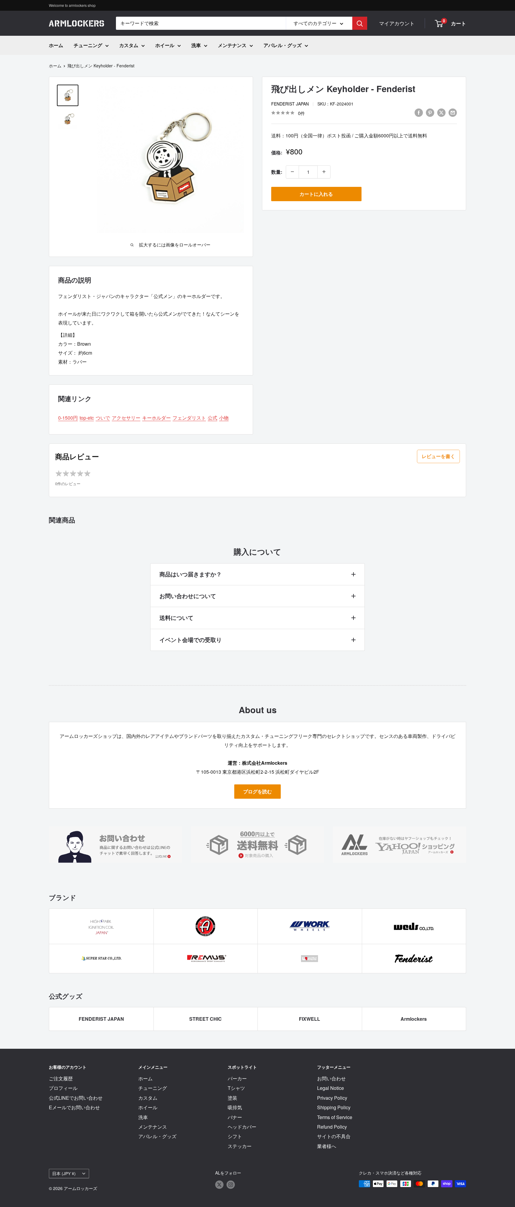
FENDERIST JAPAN (101, 1018)
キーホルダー (156, 417)
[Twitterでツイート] (441, 112)
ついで (103, 417)
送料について (176, 618)
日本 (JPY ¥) (64, 1173)
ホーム (56, 45)
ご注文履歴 (61, 1078)
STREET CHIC (205, 1018)
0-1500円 (68, 417)
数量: (276, 171)
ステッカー (240, 1146)
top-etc (87, 417)
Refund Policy (332, 1126)
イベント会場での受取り (190, 640)
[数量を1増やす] (324, 171)
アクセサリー (126, 417)
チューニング (88, 45)
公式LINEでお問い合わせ (76, 1097)
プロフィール (63, 1088)
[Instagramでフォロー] (231, 1184)
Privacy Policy (332, 1097)
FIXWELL (309, 1018)
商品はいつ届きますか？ (190, 574)
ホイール (164, 45)
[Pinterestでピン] (430, 112)
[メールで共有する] (453, 112)
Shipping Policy (333, 1107)
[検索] (359, 23)
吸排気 (235, 1107)
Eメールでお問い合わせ (74, 1107)
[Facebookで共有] (419, 112)
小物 (224, 417)
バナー (235, 1117)
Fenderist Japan (290, 104)
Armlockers (414, 1018)
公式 (212, 417)
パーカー (237, 1078)
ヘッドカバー (242, 1126)
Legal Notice (330, 1088)
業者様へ (326, 1146)
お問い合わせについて (187, 596)
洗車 (196, 45)
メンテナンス (232, 45)
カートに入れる (316, 193)
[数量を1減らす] (292, 171)
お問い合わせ (331, 1078)
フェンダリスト (189, 417)
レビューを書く (438, 456)
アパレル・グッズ (282, 45)
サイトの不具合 (333, 1136)
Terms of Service (334, 1117)
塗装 (232, 1097)
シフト (235, 1136)
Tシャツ (236, 1088)
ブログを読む (257, 791)
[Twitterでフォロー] (219, 1184)
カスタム (128, 45)
